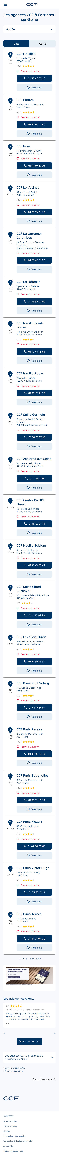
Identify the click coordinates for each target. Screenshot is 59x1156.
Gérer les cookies (10, 1121)
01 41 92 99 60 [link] (36, 393)
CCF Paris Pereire (29, 729)
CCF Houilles (26, 54)
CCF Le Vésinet (28, 187)
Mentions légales (10, 1126)
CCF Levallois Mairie (32, 637)
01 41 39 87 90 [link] (36, 165)
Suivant (36, 958)
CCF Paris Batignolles (32, 775)
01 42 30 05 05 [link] (36, 846)
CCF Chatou (25, 100)
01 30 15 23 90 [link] (36, 212)
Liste (16, 43)
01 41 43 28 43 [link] (36, 565)
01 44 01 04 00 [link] (36, 938)
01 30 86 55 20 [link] (36, 78)
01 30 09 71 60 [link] (36, 124)
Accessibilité (8, 1146)
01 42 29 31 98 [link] (36, 800)
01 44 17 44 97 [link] (37, 707)
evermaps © (50, 1079)
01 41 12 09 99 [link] (36, 615)
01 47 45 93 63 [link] (36, 351)
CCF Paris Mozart (29, 822)
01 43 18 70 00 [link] (36, 754)
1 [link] (19, 958)
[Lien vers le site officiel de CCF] (31, 4)
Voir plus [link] (36, 87)
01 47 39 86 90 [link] (36, 661)
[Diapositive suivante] (55, 1033)
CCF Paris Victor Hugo (33, 868)
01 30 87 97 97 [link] (36, 437)
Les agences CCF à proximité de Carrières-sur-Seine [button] (24, 1057)
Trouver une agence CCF (14, 1068)
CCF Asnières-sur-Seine (34, 459)
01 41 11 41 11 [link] (37, 478)
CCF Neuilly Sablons (32, 545)
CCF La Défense (28, 282)
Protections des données (13, 1151)
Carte (42, 43)
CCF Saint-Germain (31, 415)
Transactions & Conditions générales (18, 1141)
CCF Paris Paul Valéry (33, 683)
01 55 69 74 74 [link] (36, 523)
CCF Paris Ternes (29, 914)
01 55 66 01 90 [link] (36, 260)
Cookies (6, 1131)
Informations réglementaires (14, 1136)
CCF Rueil (24, 146)
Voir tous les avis (29, 1041)
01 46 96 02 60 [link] (36, 301)
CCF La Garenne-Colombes (29, 236)
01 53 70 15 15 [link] (37, 892)
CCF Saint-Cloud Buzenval (29, 589)
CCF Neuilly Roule (30, 373)
